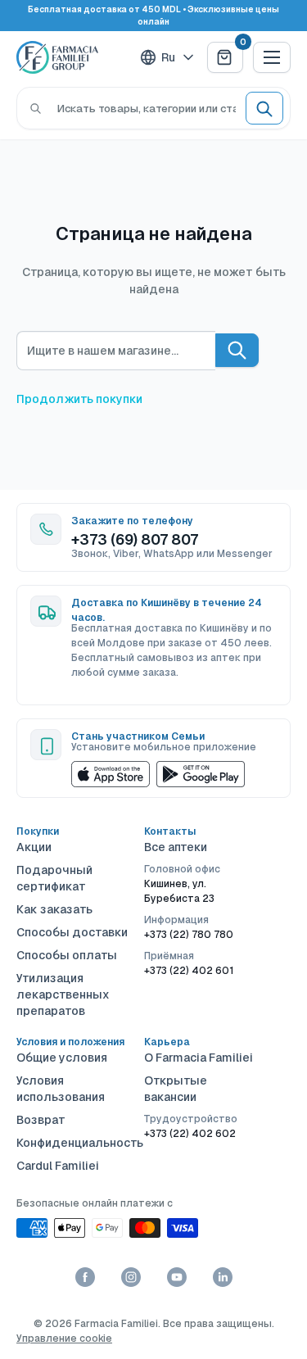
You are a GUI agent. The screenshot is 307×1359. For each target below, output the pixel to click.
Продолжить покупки (79, 399)
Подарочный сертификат (54, 878)
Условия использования (60, 1088)
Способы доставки (72, 932)
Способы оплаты (66, 955)
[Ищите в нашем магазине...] (237, 350)
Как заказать (54, 909)
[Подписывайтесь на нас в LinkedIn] (222, 1277)
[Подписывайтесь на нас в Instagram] (131, 1277)
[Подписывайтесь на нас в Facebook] (85, 1277)
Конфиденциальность (73, 1142)
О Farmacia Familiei (198, 1057)
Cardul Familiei (57, 1165)
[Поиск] (35, 108)
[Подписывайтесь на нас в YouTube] (176, 1277)
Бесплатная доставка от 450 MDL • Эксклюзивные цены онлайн (153, 15)
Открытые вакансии (175, 1088)
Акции (34, 847)
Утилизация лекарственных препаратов (63, 994)
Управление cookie (64, 1338)
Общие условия (61, 1057)
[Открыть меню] (272, 57)
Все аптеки (175, 847)
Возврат (40, 1119)
